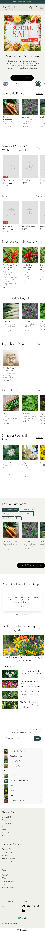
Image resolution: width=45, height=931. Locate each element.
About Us (5, 875)
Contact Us (6, 891)
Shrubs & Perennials (10, 833)
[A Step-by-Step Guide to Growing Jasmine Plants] (10, 674)
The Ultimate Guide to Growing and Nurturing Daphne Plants (30, 694)
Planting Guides (8, 849)
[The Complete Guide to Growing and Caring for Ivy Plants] (10, 705)
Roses (4, 830)
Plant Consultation (9, 862)
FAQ (4, 878)
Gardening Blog (8, 852)
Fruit (4, 826)
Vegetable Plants (8, 817)
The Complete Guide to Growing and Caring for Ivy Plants (31, 704)
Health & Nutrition (9, 859)
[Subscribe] (37, 738)
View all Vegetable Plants (31, 565)
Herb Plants (6, 823)
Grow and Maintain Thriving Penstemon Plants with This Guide (30, 684)
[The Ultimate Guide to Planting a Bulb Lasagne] (23, 645)
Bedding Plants (8, 820)
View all (39, 94)
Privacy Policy (7, 884)
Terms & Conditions (9, 888)
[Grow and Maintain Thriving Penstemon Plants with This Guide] (10, 684)
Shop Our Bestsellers (22, 78)
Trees (4, 836)
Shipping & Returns (9, 881)
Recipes (5, 855)
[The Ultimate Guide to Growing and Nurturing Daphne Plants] (10, 695)
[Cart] (36, 7)
